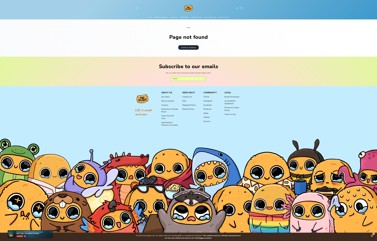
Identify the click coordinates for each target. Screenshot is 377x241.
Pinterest (207, 109)
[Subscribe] (204, 78)
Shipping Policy (189, 105)
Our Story (165, 97)
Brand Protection (232, 97)
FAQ (184, 101)
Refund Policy (188, 109)
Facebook (208, 105)
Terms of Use (230, 114)
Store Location (167, 101)
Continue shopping (188, 47)
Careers (164, 105)
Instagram (208, 101)
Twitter (207, 117)
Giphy (206, 113)
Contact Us (187, 97)
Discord (207, 121)
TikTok (206, 97)
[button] (137, 8)
